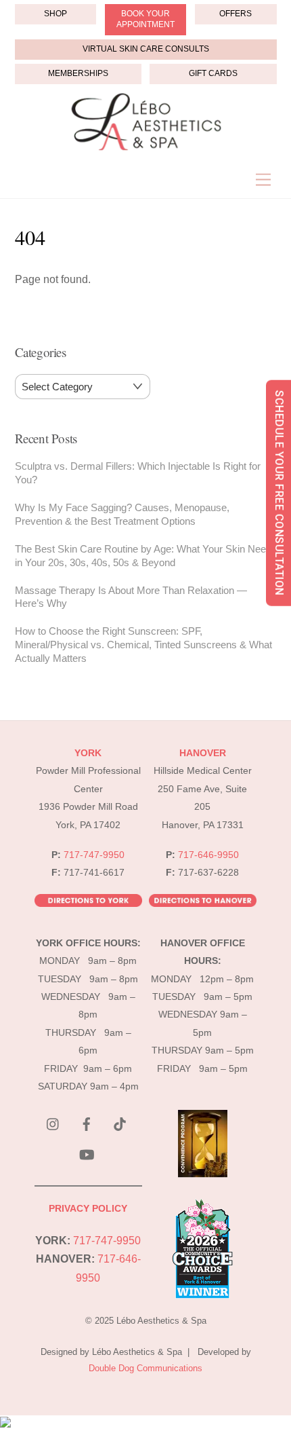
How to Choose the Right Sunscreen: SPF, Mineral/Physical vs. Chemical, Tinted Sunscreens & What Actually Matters (143, 644)
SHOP (55, 14)
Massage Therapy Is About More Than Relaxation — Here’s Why (131, 597)
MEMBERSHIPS (78, 73)
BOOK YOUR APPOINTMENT (145, 19)
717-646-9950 (208, 855)
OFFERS (235, 14)
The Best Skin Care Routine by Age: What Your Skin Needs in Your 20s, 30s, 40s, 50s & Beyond (146, 555)
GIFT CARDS (213, 73)
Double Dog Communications (145, 1368)
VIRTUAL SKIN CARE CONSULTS (146, 49)
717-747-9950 (94, 855)
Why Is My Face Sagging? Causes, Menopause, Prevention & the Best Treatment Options (122, 514)
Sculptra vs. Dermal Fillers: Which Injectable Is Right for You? (138, 472)
